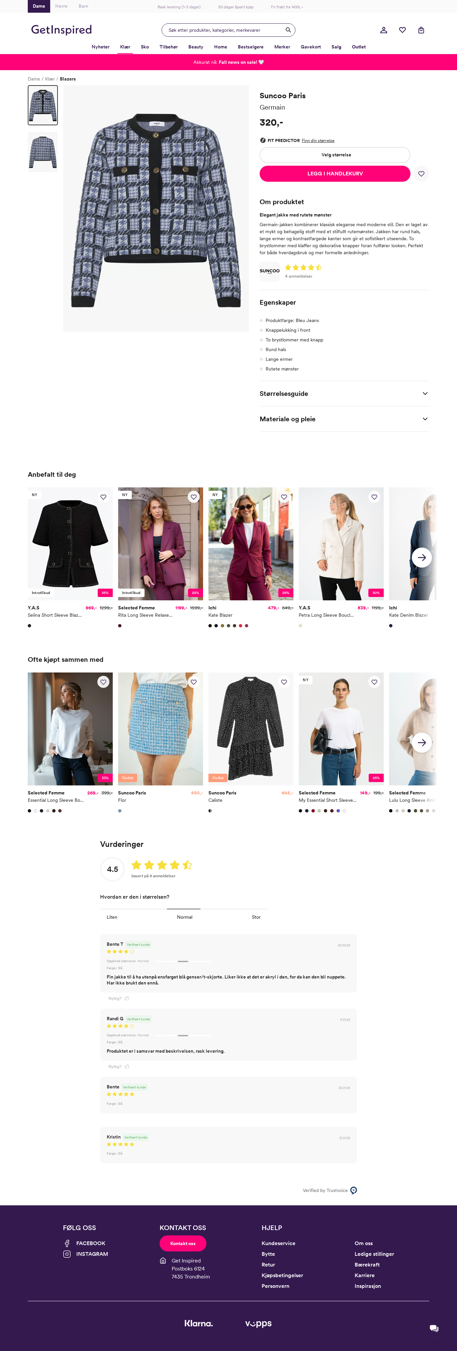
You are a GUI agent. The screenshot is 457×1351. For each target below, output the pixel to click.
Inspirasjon (368, 1286)
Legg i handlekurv (335, 173)
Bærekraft (367, 1264)
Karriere (365, 1275)
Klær (50, 79)
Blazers (68, 79)
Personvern (275, 1286)
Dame (34, 79)
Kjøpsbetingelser (282, 1275)
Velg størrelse (336, 154)
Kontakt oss (183, 1243)
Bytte (268, 1254)
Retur (268, 1264)
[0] (402, 30)
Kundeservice (278, 1243)
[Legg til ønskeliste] (421, 174)
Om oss (364, 1243)
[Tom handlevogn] (421, 30)
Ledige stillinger (374, 1254)
